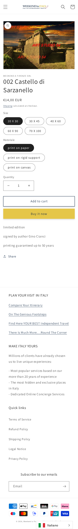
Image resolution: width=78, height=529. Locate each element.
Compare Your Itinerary (25, 305)
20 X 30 (13, 121)
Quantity (8, 177)
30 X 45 (34, 121)
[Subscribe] (64, 486)
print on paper (18, 148)
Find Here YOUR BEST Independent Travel (39, 323)
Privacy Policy (18, 459)
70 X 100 (35, 131)
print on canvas (19, 167)
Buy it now (39, 214)
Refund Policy (18, 429)
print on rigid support (24, 158)
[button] (5, 7)
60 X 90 (13, 131)
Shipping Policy (19, 439)
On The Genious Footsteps (27, 314)
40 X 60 (55, 121)
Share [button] (12, 256)
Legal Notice (17, 449)
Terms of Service (20, 419)
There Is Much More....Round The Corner (38, 332)
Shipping (7, 105)
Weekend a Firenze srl (33, 521)
